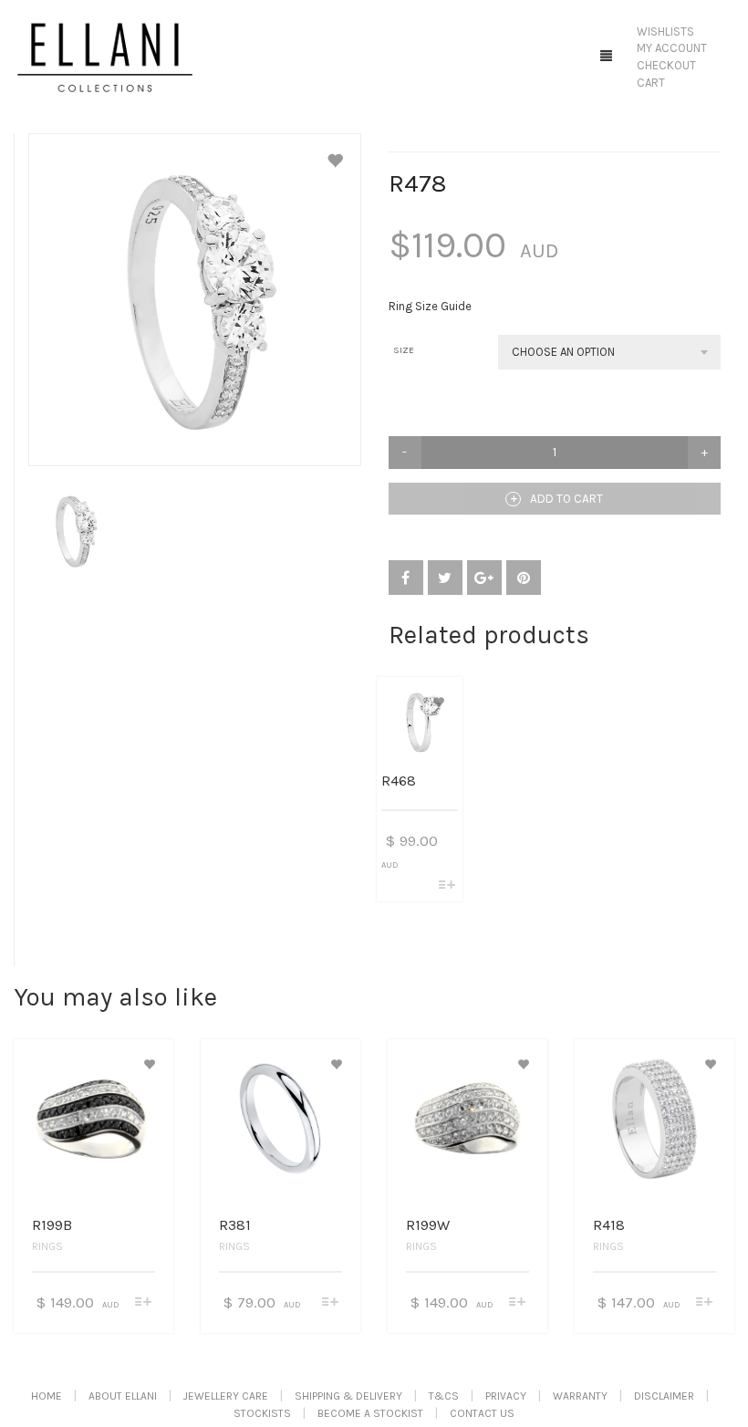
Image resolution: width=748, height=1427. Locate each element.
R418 (609, 1225)
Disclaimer (664, 1396)
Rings (47, 1246)
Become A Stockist (370, 1413)
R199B (52, 1225)
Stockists (262, 1413)
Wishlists (665, 31)
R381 (235, 1225)
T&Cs (444, 1396)
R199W (428, 1225)
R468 (398, 780)
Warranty (580, 1396)
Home (46, 1396)
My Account (672, 48)
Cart (651, 82)
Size (403, 350)
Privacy (505, 1396)
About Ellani (122, 1396)
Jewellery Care (225, 1396)
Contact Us (482, 1413)
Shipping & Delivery (348, 1396)
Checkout (666, 65)
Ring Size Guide (430, 306)
